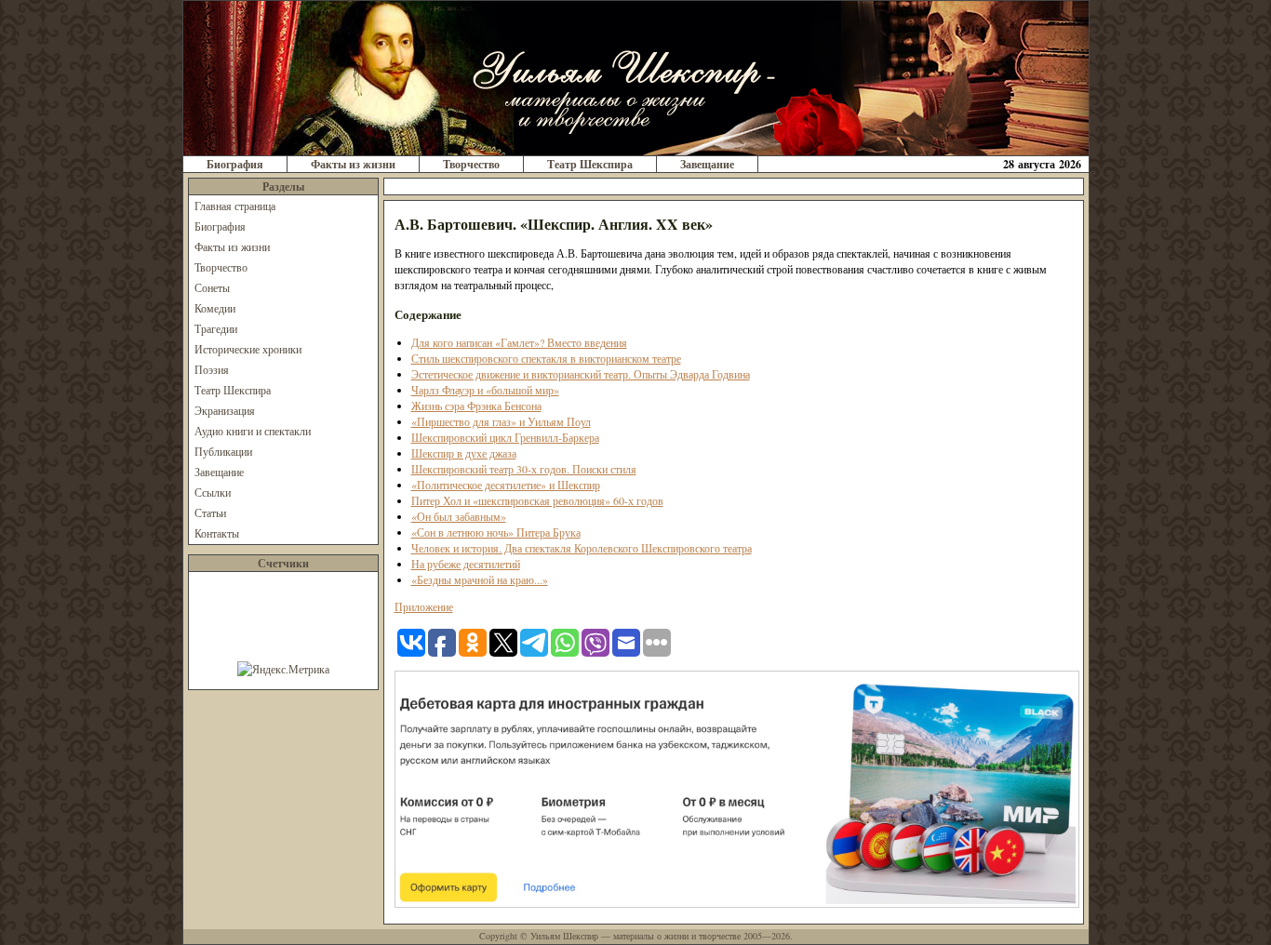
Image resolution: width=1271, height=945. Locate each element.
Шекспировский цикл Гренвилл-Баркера (505, 437)
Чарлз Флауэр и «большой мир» (485, 389)
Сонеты (212, 287)
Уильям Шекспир (564, 935)
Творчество (471, 164)
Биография (235, 164)
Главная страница (234, 205)
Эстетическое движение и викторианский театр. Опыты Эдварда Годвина (580, 373)
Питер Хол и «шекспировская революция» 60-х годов (537, 500)
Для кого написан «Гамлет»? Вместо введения (519, 342)
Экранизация (224, 410)
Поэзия (211, 369)
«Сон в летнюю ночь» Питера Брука (496, 532)
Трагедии (215, 328)
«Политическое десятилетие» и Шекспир (505, 484)
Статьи (210, 512)
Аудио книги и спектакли (252, 430)
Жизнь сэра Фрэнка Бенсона (476, 405)
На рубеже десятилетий (465, 563)
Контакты (216, 533)
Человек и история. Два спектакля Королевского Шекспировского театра (581, 547)
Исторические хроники (247, 348)
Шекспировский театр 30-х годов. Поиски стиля (523, 468)
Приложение (424, 606)
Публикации (223, 451)
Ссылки (212, 492)
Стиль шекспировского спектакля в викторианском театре (546, 358)
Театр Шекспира (590, 164)
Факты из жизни (353, 164)
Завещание (707, 164)
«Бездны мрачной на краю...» (479, 579)
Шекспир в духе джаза (463, 453)
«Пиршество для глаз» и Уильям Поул (501, 421)
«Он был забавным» (458, 516)
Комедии (214, 307)
